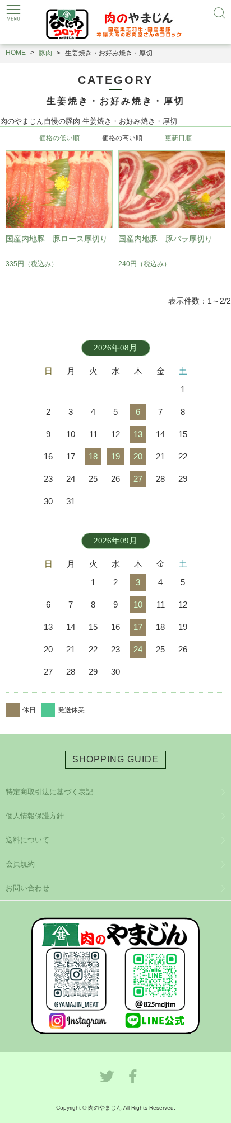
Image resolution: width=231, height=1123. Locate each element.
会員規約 (20, 864)
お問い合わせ (27, 888)
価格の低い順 (59, 138)
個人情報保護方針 (35, 816)
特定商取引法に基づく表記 (49, 792)
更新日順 (178, 138)
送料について (27, 840)
